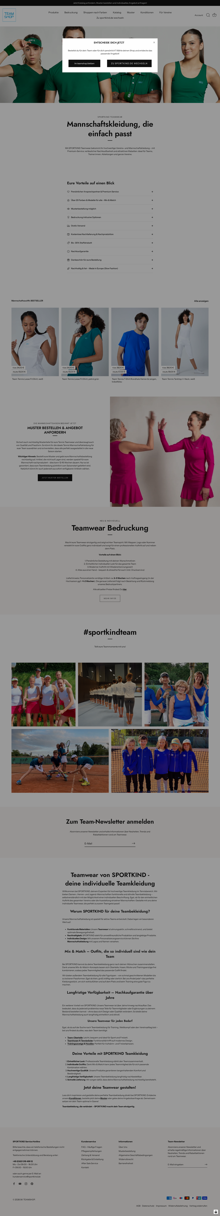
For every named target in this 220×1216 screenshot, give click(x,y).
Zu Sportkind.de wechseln (129, 63)
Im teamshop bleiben (84, 63)
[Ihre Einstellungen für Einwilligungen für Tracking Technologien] (216, 1212)
